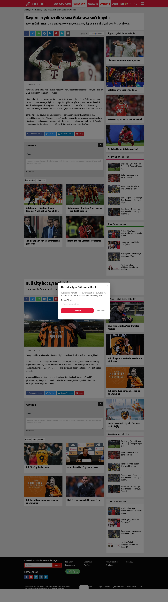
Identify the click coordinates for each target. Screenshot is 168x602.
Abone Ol (77, 311)
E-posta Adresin (67, 300)
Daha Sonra (100, 311)
